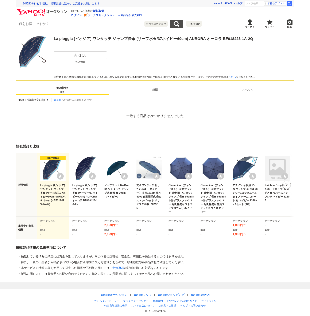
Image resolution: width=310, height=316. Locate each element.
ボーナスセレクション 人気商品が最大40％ (115, 15)
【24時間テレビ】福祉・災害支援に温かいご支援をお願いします (60, 3)
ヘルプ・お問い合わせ (193, 305)
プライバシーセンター (135, 301)
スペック (248, 89)
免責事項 (118, 268)
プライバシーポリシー (106, 301)
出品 (289, 27)
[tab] (62, 90)
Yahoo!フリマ (142, 294)
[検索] (289, 3)
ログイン (76, 15)
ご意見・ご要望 (167, 305)
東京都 (57, 100)
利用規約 (158, 301)
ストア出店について (142, 305)
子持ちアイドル (276, 3)
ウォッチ (269, 27)
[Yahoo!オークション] (42, 10)
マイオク (250, 27)
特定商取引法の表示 (115, 305)
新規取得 (98, 10)
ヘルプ (238, 3)
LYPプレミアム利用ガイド (182, 301)
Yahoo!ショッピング (171, 294)
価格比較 (62, 90)
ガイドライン (208, 301)
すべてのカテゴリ (156, 23)
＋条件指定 (194, 23)
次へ (286, 185)
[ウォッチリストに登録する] (60, 176)
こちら (232, 76)
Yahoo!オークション (114, 294)
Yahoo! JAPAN (223, 3)
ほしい (82, 55)
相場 (155, 89)
